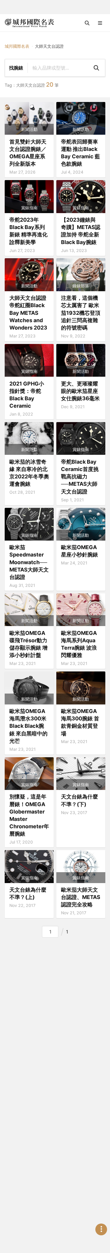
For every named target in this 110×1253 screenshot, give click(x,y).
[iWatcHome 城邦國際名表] (29, 23)
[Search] (96, 68)
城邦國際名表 (17, 46)
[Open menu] (100, 23)
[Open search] (87, 23)
